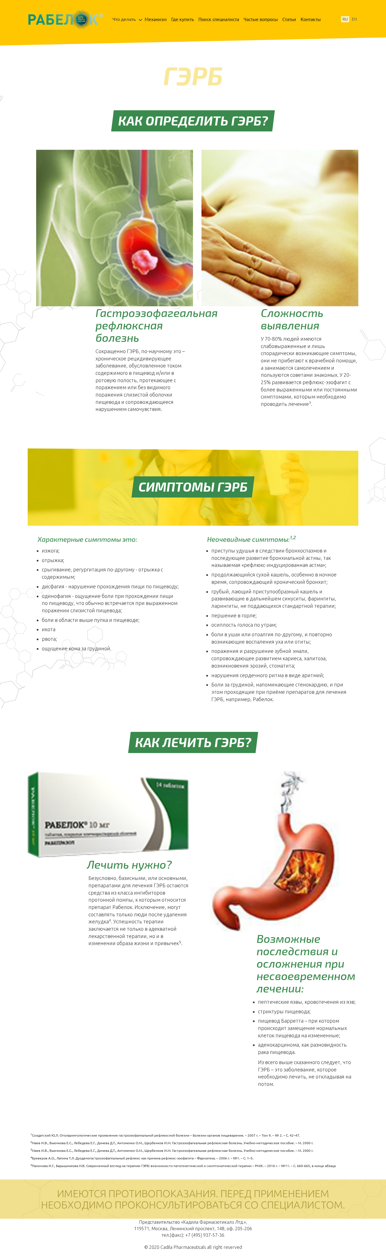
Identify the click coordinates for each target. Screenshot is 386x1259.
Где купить (182, 19)
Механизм (156, 19)
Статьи (289, 19)
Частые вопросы (261, 19)
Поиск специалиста (218, 19)
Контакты (311, 19)
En (354, 19)
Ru (345, 19)
